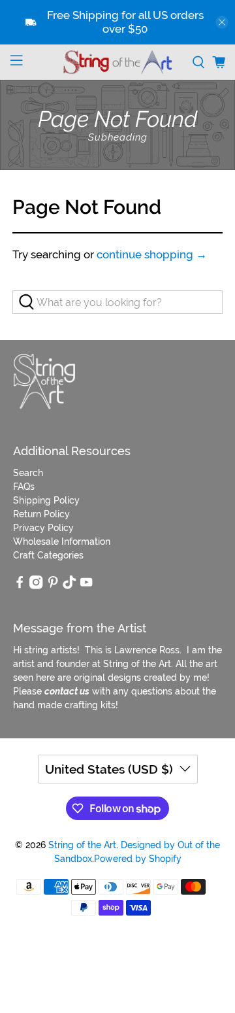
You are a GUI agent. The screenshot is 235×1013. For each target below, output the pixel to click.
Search (28, 473)
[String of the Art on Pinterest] (52, 586)
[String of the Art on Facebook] (19, 586)
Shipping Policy (46, 500)
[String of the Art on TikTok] (69, 586)
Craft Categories (48, 555)
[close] (221, 22)
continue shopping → (152, 254)
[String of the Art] (117, 62)
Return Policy (41, 514)
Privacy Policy (43, 528)
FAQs (24, 486)
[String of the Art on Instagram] (35, 586)
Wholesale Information (61, 541)
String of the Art (82, 845)
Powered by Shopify (137, 858)
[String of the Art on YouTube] (86, 586)
